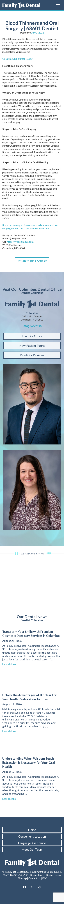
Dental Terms (37, 874)
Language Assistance (32, 843)
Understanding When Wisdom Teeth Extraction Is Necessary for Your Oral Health (28, 762)
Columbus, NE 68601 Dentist (17, 58)
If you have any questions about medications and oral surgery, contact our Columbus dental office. (30, 227)
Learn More (10, 664)
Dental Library (53, 874)
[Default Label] (39, 887)
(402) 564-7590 (32, 326)
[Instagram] (32, 887)
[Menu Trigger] (58, 4)
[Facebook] (24, 887)
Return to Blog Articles (32, 260)
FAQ (44, 878)
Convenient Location (32, 836)
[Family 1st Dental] (21, 5)
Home (32, 830)
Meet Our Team (32, 849)
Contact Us (34, 878)
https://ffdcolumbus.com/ (20, 241)
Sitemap (22, 878)
